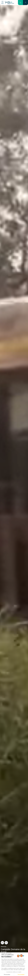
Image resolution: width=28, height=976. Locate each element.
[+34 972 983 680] (20, 2)
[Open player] (6, 942)
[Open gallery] (2, 942)
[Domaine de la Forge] (9, 2)
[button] (25, 2)
